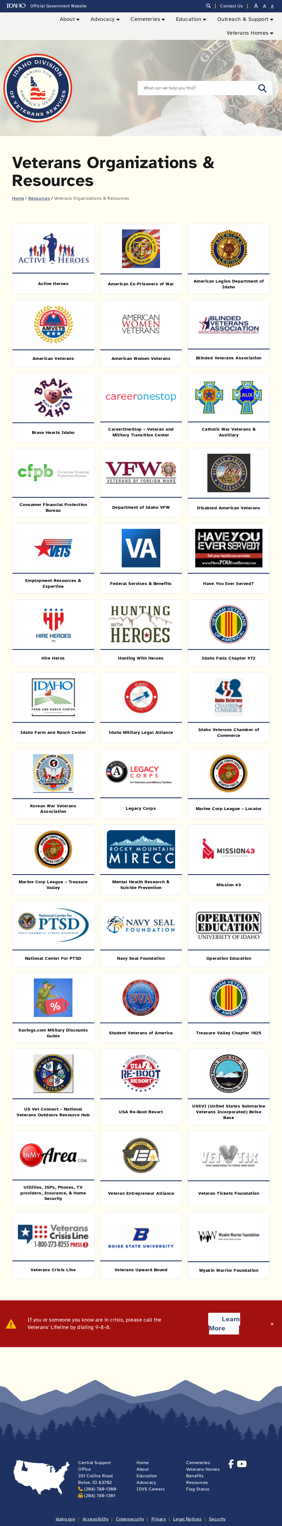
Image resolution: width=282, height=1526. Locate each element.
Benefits (195, 1476)
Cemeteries (145, 19)
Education (189, 19)
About (67, 19)
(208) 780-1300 (100, 1489)
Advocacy (103, 19)
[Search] (208, 6)
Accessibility (96, 1519)
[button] (262, 88)
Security (217, 1519)
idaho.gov (65, 1519)
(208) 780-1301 (99, 1495)
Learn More (224, 1324)
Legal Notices (187, 1519)
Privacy (158, 1519)
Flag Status (198, 1489)
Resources (39, 198)
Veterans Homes (248, 32)
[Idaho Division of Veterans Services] (37, 88)
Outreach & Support (243, 19)
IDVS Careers (151, 1489)
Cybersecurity (130, 1519)
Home (18, 198)
